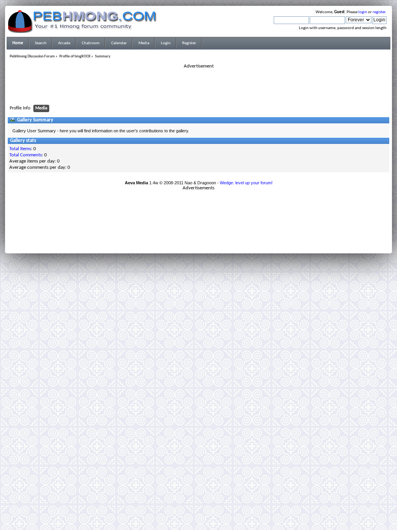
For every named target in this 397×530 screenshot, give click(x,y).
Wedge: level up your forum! (246, 182)
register (379, 12)
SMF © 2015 (194, 236)
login (362, 12)
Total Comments (25, 155)
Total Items (20, 148)
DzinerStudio (209, 245)
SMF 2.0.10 (168, 236)
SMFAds (182, 241)
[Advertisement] (198, 86)
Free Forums (210, 241)
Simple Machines (224, 236)
